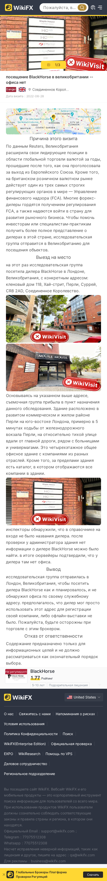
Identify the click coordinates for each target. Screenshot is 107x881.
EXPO (8, 754)
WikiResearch (29, 754)
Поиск (68, 734)
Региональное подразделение (29, 774)
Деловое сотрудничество (25, 764)
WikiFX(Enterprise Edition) (25, 744)
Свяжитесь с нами (35, 714)
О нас (9, 714)
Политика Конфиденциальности (30, 734)
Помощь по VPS (59, 754)
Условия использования (24, 724)
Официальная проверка (71, 744)
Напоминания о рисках (75, 714)
